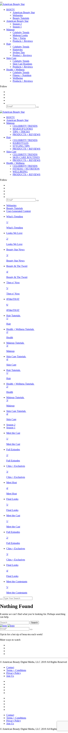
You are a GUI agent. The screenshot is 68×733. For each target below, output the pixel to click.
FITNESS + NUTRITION (26, 168)
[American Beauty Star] (12, 4)
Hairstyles (18, 49)
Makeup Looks (20, 35)
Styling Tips (19, 52)
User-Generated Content (18, 211)
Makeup (10, 29)
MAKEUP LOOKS (23, 128)
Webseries (18, 15)
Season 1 (17, 26)
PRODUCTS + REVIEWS (26, 134)
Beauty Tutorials (21, 18)
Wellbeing (18, 78)
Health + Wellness (15, 69)
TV (10, 9)
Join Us (10, 676)
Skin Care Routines (22, 64)
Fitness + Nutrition (22, 75)
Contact (10, 667)
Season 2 (17, 24)
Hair (8, 44)
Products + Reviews (23, 41)
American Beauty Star (24, 12)
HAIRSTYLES (20, 143)
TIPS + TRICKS (21, 131)
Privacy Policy (13, 673)
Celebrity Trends (21, 32)
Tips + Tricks (19, 38)
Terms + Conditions (16, 670)
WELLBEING (20, 171)
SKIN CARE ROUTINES (26, 157)
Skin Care (11, 58)
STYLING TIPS (21, 146)
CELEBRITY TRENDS (25, 126)
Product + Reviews (22, 55)
